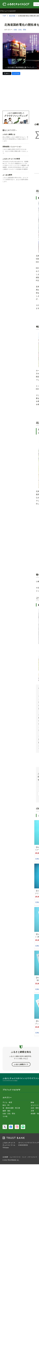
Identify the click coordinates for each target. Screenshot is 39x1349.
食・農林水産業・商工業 (11, 1108)
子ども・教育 (7, 1102)
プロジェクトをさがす (8, 11)
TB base (6, 1147)
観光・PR (6, 1105)
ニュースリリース (15, 1157)
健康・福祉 (7, 1111)
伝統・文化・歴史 (20, 29)
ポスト (8, 73)
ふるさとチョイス (9, 1142)
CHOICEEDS (23, 1145)
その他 (5, 1116)
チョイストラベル (9, 1145)
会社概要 (5, 1157)
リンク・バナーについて (29, 1157)
